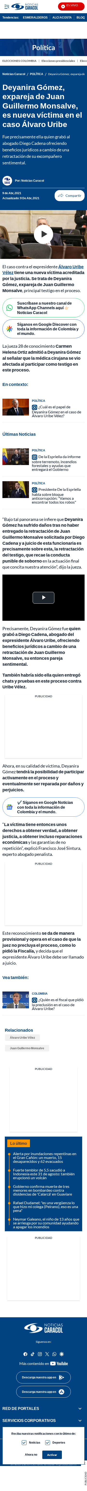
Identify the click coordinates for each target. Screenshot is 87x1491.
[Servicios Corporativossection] (80, 1421)
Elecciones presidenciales (58, 61)
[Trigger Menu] (6, 6)
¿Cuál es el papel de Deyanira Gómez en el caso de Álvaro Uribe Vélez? (56, 411)
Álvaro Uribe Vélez (22, 1037)
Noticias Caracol (13, 74)
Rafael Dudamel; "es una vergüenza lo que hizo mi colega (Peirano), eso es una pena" (45, 1206)
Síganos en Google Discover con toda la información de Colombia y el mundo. (48, 329)
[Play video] (43, 234)
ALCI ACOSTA (62, 17)
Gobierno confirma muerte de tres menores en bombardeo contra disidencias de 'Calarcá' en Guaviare (42, 1190)
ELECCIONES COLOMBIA (19, 61)
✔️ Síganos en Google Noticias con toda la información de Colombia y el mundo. (45, 807)
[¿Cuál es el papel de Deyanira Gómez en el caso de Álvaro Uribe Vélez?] (15, 407)
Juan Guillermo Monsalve (27, 1048)
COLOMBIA (40, 993)
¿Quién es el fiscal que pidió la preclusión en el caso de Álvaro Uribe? (58, 1004)
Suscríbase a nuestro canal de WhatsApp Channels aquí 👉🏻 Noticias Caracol (44, 307)
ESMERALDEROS (35, 17)
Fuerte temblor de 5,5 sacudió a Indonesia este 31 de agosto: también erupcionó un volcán (44, 1174)
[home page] (43, 1328)
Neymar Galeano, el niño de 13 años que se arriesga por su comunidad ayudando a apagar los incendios (46, 1223)
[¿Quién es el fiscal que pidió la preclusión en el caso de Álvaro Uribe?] (15, 1000)
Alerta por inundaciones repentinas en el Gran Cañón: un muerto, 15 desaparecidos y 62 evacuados (44, 1157)
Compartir (70, 195)
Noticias (34, 1442)
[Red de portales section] (80, 1408)
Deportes (58, 1442)
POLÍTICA (36, 74)
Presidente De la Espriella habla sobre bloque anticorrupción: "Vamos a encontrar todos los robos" (56, 495)
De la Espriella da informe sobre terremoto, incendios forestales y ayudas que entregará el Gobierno (56, 463)
